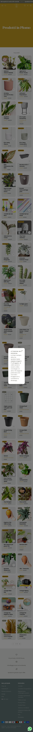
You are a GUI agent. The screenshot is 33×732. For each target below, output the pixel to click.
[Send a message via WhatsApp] (29, 728)
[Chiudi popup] (22, 350)
